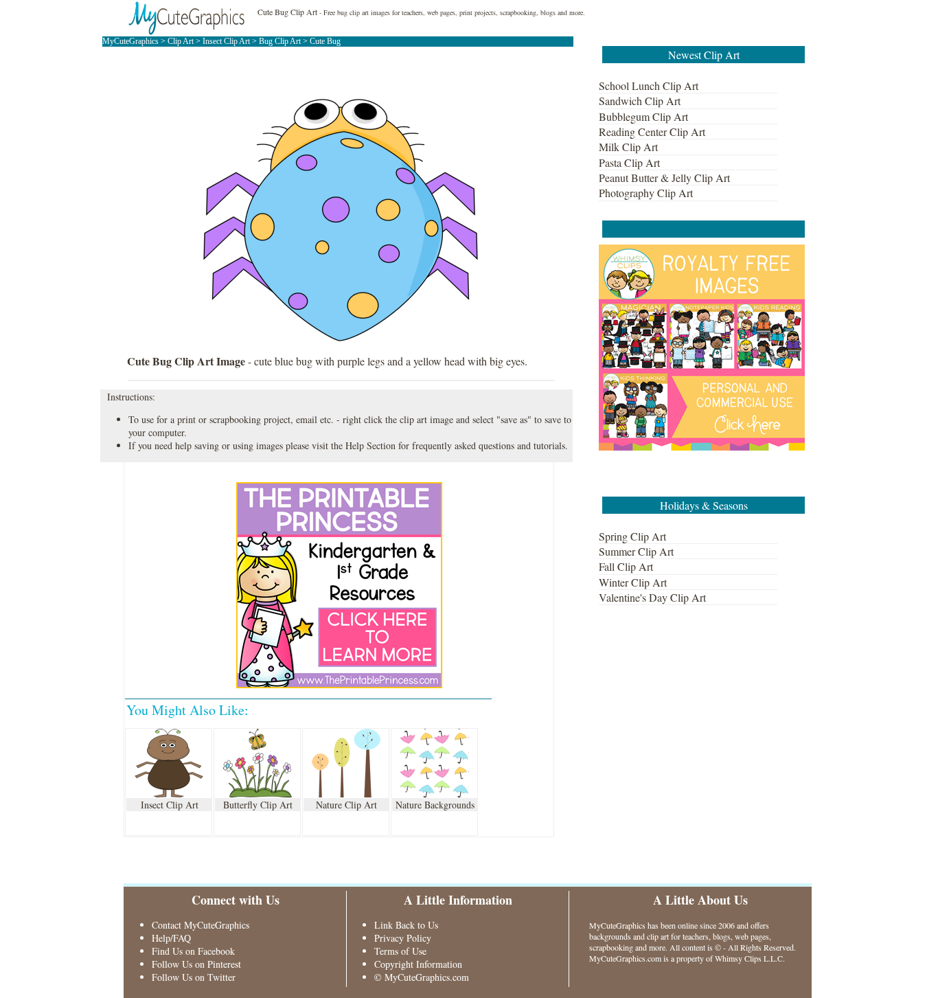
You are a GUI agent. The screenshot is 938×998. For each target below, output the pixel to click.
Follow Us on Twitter (194, 977)
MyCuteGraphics (130, 41)
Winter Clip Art (633, 582)
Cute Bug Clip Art (287, 11)
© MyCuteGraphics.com (421, 977)
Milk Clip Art (628, 146)
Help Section (370, 445)
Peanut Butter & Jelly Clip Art (664, 177)
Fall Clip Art (626, 566)
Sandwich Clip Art (639, 100)
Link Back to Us (406, 924)
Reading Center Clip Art (652, 131)
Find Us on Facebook (193, 950)
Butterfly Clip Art (258, 804)
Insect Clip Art (226, 41)
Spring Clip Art (632, 536)
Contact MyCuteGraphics (200, 924)
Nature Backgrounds (435, 804)
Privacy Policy (402, 937)
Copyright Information (418, 964)
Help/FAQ (171, 937)
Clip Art (181, 41)
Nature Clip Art (346, 804)
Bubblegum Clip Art (643, 116)
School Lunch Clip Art (648, 85)
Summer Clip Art (636, 551)
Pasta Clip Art (629, 162)
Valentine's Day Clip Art (652, 597)
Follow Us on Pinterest (196, 964)
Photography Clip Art (646, 192)
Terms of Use (400, 950)
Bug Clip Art (280, 41)
